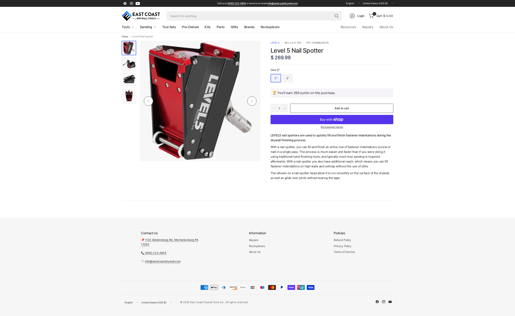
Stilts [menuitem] (234, 27)
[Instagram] (131, 3)
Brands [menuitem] (249, 27)
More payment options (332, 127)
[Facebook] (125, 3)
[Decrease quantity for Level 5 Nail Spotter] (274, 108)
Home (125, 36)
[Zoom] (252, 48)
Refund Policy (342, 240)
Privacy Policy (342, 246)
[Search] (337, 15)
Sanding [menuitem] (146, 27)
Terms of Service (344, 252)
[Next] (251, 101)
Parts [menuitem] (221, 27)
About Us (386, 27)
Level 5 (275, 42)
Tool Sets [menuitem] (169, 27)
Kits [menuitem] (208, 27)
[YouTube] (138, 3)
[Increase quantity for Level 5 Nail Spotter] (285, 108)
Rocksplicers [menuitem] (270, 27)
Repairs (367, 27)
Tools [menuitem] (126, 27)
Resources (348, 27)
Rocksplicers (257, 246)
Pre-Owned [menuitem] (190, 27)
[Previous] (148, 101)
